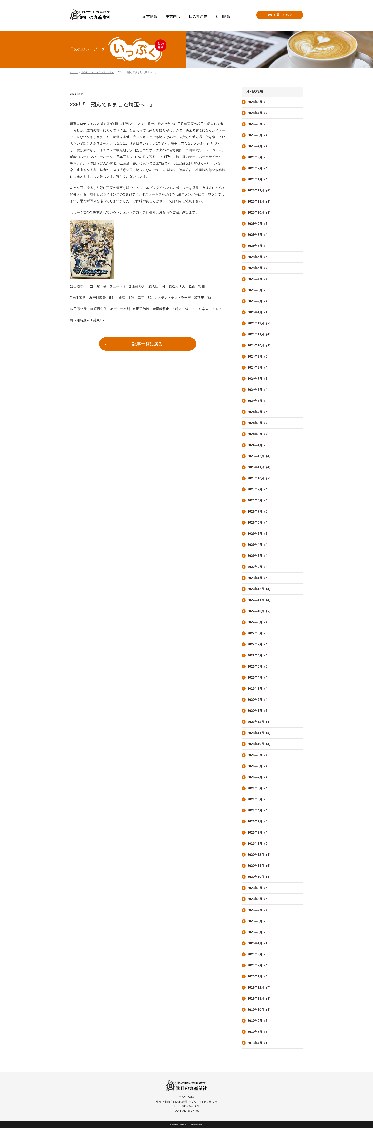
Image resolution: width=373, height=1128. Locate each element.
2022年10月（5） (260, 611)
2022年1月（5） (259, 710)
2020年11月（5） (260, 865)
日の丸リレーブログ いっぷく (97, 72)
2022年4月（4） (259, 677)
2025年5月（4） (259, 268)
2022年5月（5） (259, 666)
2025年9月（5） (259, 223)
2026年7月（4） (259, 113)
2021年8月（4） (259, 766)
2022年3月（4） (259, 688)
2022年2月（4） (259, 699)
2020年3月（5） (259, 954)
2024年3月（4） (259, 423)
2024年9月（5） (259, 356)
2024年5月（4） (259, 400)
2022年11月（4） (260, 600)
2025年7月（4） (259, 245)
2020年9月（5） (259, 888)
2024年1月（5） (259, 445)
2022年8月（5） (259, 633)
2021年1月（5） (259, 843)
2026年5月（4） (259, 135)
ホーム (74, 72)
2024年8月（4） (259, 367)
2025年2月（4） (259, 301)
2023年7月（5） (259, 511)
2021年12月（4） (260, 721)
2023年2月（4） (259, 566)
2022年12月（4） (260, 589)
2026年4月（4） (259, 146)
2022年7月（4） (259, 644)
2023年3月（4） (259, 555)
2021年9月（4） (259, 755)
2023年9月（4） (259, 489)
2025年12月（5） (260, 190)
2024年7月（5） (259, 378)
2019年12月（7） (260, 987)
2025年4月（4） (259, 279)
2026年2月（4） (259, 168)
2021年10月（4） (260, 744)
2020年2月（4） (259, 965)
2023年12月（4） (260, 456)
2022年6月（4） (259, 655)
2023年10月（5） (260, 478)
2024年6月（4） (259, 389)
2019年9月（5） (259, 1020)
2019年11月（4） (260, 998)
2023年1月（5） (259, 578)
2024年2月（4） (259, 434)
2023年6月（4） (259, 522)
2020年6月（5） (259, 921)
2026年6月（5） (259, 124)
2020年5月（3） (259, 932)
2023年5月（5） (259, 533)
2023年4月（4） (259, 544)
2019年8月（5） (259, 1031)
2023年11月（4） (260, 467)
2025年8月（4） (259, 234)
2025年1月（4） (259, 312)
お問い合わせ (282, 15)
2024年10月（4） (260, 345)
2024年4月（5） (259, 411)
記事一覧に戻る (147, 343)
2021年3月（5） (259, 821)
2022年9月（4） (259, 622)
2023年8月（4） (259, 500)
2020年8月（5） (259, 899)
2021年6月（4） (259, 788)
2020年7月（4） (259, 910)
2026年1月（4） (259, 179)
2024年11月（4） (260, 334)
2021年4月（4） (259, 810)
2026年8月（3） (259, 102)
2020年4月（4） (259, 943)
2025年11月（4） (260, 201)
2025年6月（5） (259, 256)
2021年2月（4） (259, 832)
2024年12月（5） (260, 323)
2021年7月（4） (259, 777)
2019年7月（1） (259, 1042)
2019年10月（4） (260, 1009)
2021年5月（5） (259, 799)
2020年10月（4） (260, 876)
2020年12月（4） (260, 854)
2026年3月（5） (259, 157)
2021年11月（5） (260, 733)
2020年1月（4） (259, 976)
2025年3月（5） (259, 290)
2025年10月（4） (260, 212)
